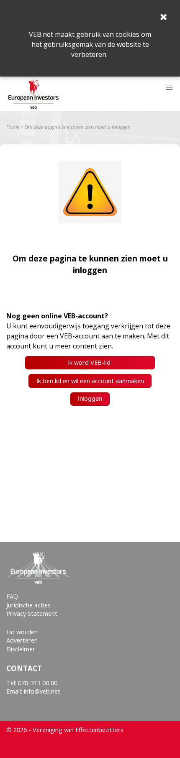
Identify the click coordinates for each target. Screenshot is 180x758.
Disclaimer (20, 649)
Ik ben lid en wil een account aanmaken (90, 381)
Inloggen (90, 398)
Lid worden (22, 632)
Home (12, 127)
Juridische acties (28, 605)
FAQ (12, 596)
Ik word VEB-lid (90, 362)
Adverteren (22, 640)
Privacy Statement (31, 613)
